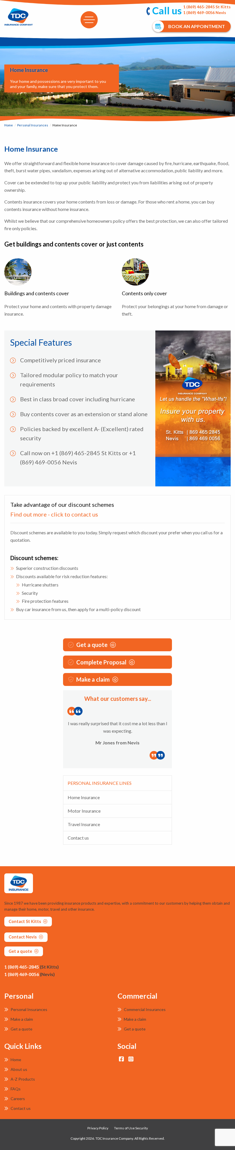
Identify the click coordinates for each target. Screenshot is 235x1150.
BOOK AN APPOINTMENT (196, 26)
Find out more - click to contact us (54, 514)
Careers (17, 1098)
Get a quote (92, 644)
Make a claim (93, 679)
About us (18, 1069)
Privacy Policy (97, 1128)
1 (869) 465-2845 (31, 966)
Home (8, 125)
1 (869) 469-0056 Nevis (204, 12)
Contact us (78, 837)
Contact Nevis (23, 936)
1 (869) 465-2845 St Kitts (207, 7)
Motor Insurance (84, 810)
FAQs (15, 1088)
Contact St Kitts (25, 921)
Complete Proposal (101, 662)
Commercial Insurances (144, 1009)
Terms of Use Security (131, 1128)
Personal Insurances (32, 125)
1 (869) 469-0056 (29, 974)
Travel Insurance (84, 824)
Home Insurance (84, 797)
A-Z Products (22, 1079)
